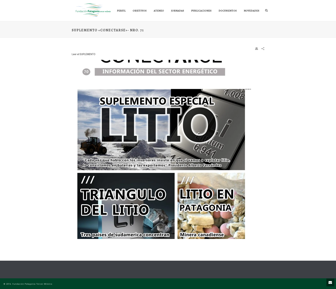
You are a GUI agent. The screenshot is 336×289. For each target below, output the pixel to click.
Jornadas (177, 10)
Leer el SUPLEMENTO (83, 54)
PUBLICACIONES (201, 10)
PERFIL (121, 10)
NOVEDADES (251, 10)
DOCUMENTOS (228, 10)
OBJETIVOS (140, 10)
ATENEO (159, 10)
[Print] (256, 49)
